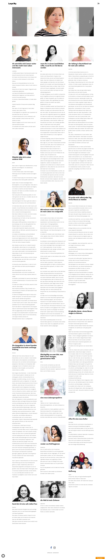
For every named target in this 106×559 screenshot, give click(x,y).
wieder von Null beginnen (50, 444)
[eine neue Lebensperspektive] (53, 387)
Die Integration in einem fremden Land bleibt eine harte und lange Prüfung (24, 347)
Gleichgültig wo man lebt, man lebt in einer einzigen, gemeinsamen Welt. (51, 356)
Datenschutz (56, 552)
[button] (3, 556)
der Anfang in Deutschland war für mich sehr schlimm (80, 65)
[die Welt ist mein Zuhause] (53, 489)
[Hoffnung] (81, 460)
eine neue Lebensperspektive (51, 398)
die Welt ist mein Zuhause (49, 500)
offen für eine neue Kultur (78, 419)
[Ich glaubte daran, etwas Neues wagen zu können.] (81, 300)
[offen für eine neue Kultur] (81, 408)
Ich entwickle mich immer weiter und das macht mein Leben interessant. (24, 66)
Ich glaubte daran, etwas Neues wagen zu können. (80, 312)
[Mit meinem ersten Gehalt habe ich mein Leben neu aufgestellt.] (53, 198)
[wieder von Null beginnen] (53, 433)
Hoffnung (72, 471)
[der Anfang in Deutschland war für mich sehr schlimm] (81, 53)
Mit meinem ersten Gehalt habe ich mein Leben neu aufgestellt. (52, 210)
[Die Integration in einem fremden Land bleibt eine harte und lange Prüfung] (24, 334)
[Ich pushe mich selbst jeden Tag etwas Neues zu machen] (81, 186)
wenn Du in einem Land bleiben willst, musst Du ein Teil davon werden (52, 66)
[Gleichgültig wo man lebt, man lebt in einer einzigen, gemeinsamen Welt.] (53, 343)
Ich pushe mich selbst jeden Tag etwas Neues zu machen (80, 198)
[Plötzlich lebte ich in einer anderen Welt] (24, 146)
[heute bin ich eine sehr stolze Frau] (24, 493)
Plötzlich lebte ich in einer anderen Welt (21, 158)
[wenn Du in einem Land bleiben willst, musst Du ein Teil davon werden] (53, 53)
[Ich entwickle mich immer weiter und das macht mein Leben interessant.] (24, 53)
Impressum (49, 552)
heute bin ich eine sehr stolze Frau (24, 504)
